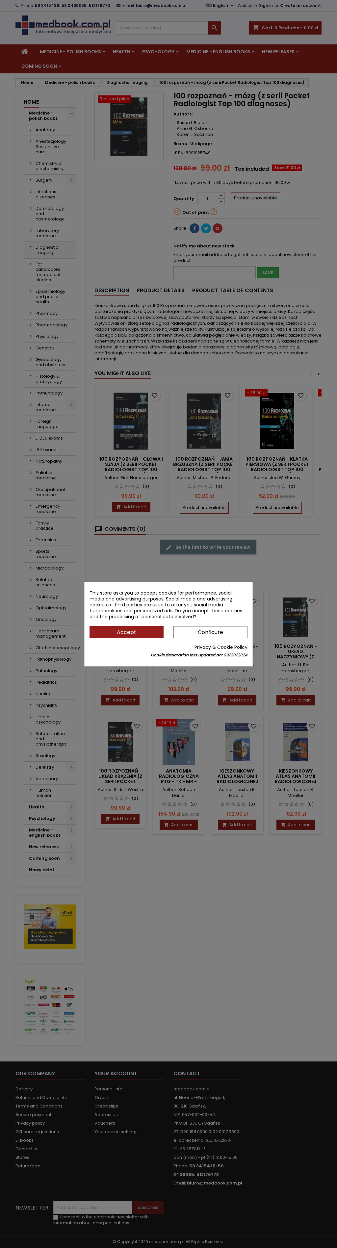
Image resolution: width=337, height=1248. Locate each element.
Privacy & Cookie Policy (220, 647)
